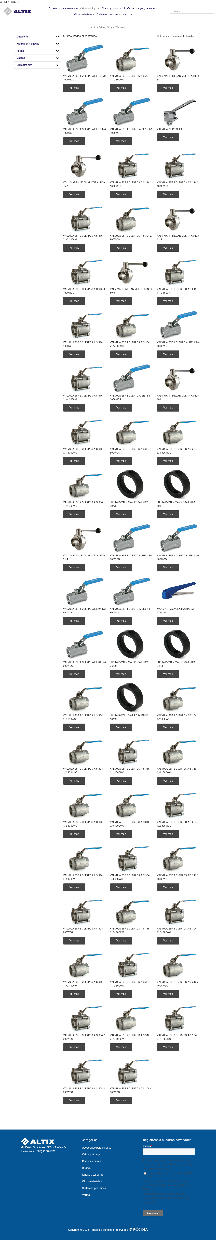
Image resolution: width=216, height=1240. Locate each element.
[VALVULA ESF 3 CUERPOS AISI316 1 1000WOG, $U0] (84, 325)
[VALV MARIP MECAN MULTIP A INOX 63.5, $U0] (178, 218)
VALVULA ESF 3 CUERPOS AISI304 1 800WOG (84, 930)
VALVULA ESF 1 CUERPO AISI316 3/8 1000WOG (84, 77)
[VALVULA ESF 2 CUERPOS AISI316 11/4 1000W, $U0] (131, 911)
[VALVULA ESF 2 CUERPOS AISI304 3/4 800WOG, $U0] (178, 432)
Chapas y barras (110, 8)
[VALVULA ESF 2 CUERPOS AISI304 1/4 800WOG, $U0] (84, 751)
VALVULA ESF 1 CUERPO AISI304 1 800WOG (130, 610)
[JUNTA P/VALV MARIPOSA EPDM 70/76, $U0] (131, 485)
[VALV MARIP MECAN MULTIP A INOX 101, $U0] (178, 378)
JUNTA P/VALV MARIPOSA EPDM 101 (176, 504)
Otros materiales (83, 14)
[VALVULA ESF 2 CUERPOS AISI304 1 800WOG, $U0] (131, 432)
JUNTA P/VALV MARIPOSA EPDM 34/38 (176, 664)
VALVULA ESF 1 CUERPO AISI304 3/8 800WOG (131, 557)
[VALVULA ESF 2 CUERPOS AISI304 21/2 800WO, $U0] (131, 325)
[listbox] (185, 36)
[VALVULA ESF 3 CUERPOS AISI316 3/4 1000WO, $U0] (84, 432)
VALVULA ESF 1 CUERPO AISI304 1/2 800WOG (84, 610)
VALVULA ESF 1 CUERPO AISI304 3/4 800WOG (84, 664)
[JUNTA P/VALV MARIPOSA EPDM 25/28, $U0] (131, 645)
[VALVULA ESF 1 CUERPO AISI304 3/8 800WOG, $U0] (131, 538)
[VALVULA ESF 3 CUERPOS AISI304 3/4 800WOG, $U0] (131, 858)
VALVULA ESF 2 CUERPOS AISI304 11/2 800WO (130, 77)
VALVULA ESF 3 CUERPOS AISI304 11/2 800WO (130, 983)
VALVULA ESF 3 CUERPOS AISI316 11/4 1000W (83, 397)
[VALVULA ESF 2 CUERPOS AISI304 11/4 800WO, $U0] (84, 485)
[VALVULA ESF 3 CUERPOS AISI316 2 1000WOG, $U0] (131, 165)
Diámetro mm (24, 65)
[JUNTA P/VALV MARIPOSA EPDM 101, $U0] (178, 485)
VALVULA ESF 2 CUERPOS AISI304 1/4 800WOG (83, 770)
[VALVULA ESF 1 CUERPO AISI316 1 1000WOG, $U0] (131, 378)
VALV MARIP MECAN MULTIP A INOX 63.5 (178, 237)
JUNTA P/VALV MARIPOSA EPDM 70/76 (129, 504)
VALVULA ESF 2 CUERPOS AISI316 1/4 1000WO (176, 770)
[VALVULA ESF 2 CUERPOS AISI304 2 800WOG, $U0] (131, 218)
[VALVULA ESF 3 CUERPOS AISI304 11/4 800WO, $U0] (178, 911)
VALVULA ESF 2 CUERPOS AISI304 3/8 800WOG (83, 717)
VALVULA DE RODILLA (169, 129)
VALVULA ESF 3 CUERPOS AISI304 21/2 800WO (176, 1037)
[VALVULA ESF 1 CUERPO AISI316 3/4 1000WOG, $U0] (178, 325)
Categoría (22, 36)
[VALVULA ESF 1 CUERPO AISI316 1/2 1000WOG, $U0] (131, 112)
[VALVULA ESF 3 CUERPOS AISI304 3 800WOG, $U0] (84, 1071)
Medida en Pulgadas (28, 43)
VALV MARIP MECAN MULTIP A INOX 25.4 (84, 557)
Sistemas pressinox (107, 14)
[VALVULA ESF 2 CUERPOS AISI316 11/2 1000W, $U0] (84, 965)
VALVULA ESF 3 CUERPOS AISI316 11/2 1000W (176, 291)
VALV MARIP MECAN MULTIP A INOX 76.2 (84, 184)
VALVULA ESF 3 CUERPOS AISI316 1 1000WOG (84, 344)
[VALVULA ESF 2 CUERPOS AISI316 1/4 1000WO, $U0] (178, 751)
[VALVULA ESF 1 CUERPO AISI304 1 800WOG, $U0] (131, 592)
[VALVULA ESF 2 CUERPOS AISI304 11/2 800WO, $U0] (131, 59)
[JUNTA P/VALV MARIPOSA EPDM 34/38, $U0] (178, 645)
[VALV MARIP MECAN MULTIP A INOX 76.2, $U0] (84, 165)
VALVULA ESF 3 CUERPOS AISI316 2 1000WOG (131, 184)
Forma (20, 50)
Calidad (21, 58)
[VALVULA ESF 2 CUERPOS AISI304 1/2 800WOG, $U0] (178, 698)
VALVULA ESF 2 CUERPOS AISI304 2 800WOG (131, 237)
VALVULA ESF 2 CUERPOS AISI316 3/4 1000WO (83, 877)
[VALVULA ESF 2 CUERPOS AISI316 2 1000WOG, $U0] (178, 965)
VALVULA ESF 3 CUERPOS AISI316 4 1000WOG (84, 291)
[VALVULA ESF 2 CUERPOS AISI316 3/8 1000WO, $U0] (131, 805)
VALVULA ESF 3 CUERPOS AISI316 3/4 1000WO (83, 450)
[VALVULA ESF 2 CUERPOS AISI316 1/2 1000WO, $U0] (84, 805)
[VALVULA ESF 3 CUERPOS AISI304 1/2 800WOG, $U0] (178, 805)
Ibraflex (128, 8)
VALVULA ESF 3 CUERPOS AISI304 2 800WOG (84, 1037)
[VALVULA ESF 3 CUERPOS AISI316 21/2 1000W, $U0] (84, 218)
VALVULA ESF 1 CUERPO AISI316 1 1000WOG (130, 397)
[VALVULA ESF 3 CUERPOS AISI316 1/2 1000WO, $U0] (131, 751)
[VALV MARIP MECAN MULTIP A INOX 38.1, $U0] (178, 59)
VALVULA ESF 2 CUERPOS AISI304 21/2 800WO (130, 344)
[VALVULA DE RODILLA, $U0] (178, 112)
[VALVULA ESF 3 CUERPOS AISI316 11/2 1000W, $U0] (178, 272)
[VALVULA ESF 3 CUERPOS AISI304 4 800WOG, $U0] (131, 1071)
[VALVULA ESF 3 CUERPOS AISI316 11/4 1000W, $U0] (84, 378)
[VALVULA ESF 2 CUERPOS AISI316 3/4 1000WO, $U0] (84, 858)
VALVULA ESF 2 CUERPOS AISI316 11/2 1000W (83, 983)
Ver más (74, 87)
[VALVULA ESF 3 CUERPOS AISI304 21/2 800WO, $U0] (178, 1018)
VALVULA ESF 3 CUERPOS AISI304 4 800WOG (131, 1090)
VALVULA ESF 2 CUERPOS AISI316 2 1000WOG (178, 983)
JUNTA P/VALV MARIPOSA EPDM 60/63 (129, 717)
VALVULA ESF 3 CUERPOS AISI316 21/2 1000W (83, 237)
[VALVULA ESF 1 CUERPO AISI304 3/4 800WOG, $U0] (84, 645)
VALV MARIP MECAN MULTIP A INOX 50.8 (131, 291)
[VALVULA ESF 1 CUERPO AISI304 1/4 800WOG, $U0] (178, 538)
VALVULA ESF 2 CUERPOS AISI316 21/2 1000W (130, 1037)
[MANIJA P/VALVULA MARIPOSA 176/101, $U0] (178, 592)
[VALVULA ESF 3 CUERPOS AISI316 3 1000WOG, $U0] (178, 165)
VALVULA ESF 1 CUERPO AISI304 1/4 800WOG (178, 557)
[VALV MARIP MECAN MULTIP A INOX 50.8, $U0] (131, 272)
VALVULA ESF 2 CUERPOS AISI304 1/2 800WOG (176, 717)
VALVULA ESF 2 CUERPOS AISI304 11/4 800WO (83, 504)
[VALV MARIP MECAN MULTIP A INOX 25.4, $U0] (84, 538)
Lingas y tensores (146, 8)
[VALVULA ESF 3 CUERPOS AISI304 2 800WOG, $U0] (84, 1018)
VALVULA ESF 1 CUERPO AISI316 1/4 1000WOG (84, 131)
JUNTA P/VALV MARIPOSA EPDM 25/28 (129, 664)
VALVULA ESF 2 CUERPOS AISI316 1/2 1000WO (83, 824)
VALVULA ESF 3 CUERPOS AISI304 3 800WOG (84, 1090)
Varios (126, 14)
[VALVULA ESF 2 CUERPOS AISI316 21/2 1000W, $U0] (131, 1018)
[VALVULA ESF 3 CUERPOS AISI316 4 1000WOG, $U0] (84, 272)
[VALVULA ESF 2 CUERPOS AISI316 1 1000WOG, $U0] (178, 858)
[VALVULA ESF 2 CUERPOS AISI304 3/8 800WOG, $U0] (84, 698)
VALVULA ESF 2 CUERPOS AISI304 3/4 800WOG (176, 450)
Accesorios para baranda (62, 8)
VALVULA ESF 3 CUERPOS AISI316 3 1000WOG (178, 184)
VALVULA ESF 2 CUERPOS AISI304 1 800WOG (131, 450)
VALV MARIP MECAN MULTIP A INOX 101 (178, 397)
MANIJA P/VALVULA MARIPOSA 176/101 (175, 610)
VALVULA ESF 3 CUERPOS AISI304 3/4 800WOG (130, 877)
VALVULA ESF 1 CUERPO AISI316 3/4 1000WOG (178, 344)
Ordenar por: (163, 36)
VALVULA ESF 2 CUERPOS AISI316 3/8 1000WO (130, 824)
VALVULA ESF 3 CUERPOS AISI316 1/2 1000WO (130, 770)
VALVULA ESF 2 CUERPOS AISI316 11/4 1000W (130, 930)
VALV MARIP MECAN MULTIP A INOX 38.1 (178, 77)
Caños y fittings (88, 8)
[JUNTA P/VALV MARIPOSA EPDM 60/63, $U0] (131, 698)
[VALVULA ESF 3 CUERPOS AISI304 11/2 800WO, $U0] (131, 965)
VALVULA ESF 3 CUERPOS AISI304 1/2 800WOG (176, 824)
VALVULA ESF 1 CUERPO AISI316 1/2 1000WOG (131, 131)
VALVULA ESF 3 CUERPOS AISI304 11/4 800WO (176, 930)
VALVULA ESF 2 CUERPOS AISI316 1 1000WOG (178, 877)
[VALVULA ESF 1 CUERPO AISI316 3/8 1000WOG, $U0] (84, 59)
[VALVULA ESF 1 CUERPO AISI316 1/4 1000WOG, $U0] (84, 112)
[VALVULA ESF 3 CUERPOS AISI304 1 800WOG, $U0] (84, 911)
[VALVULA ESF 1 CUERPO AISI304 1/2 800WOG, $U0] (84, 592)
